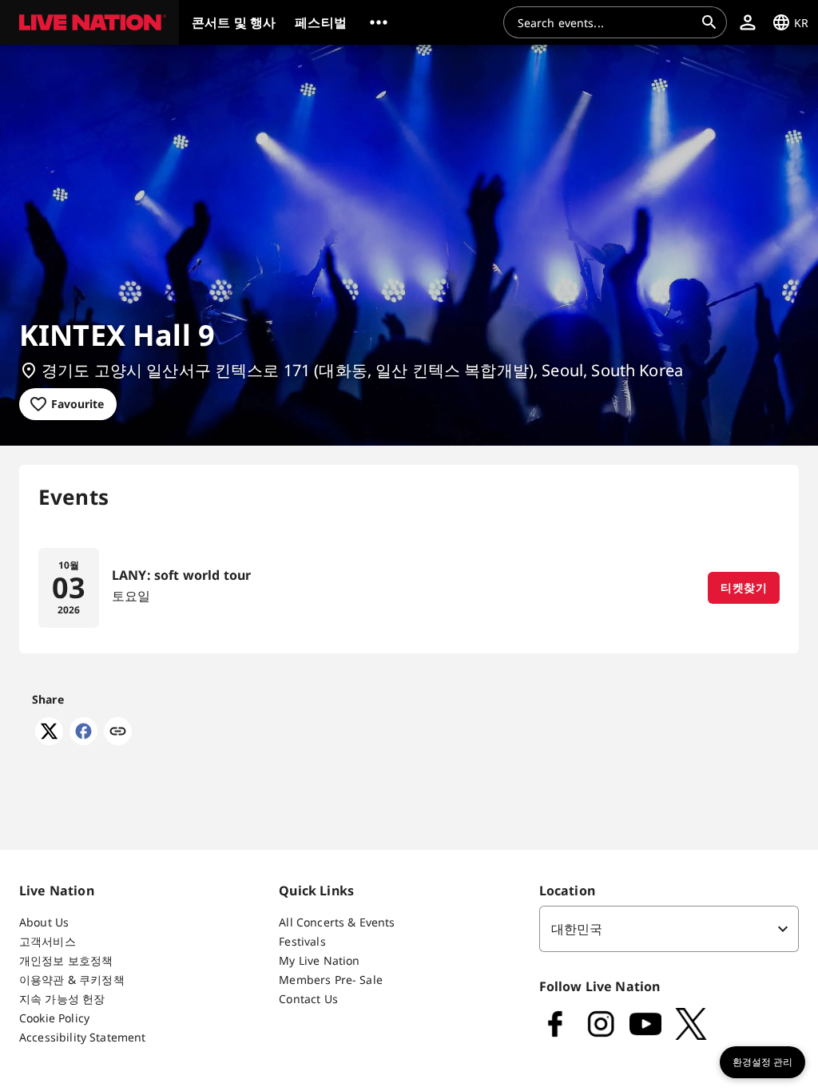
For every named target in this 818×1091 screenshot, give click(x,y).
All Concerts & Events (337, 922)
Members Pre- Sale (331, 979)
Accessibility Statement (82, 1037)
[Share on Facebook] (83, 740)
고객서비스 (47, 941)
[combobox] (605, 22)
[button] (89, 22)
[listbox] (669, 929)
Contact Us (308, 998)
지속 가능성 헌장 (62, 998)
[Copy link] (118, 732)
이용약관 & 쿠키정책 (72, 979)
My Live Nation (319, 960)
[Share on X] (49, 740)
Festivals (302, 941)
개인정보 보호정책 (66, 960)
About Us (44, 922)
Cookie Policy (54, 1018)
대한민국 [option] (577, 929)
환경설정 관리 (762, 1062)
